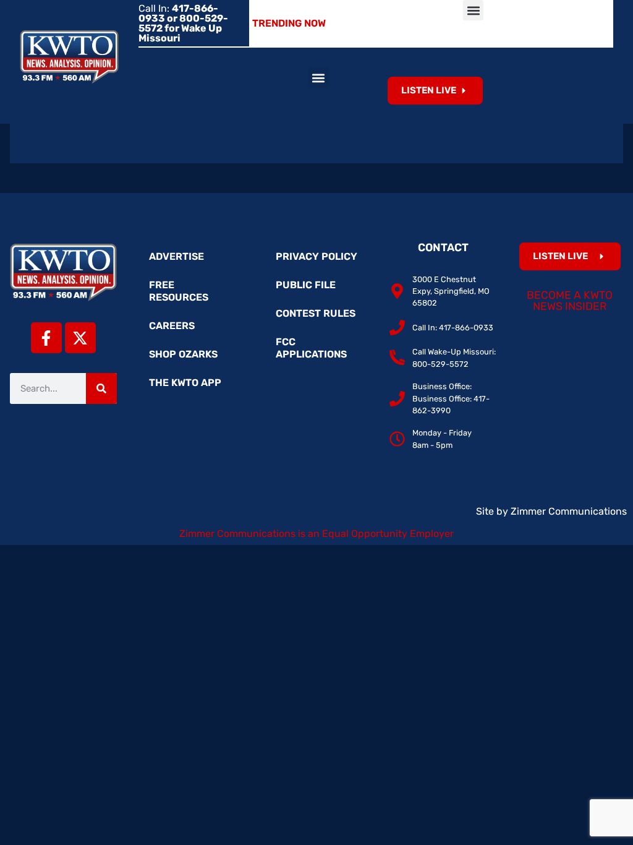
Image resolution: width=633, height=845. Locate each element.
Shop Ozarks (183, 354)
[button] (473, 10)
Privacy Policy (316, 256)
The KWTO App (185, 382)
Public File (306, 285)
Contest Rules (315, 313)
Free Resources (178, 291)
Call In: (183, 23)
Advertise (176, 256)
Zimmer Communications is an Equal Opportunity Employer (316, 533)
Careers (172, 326)
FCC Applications (311, 348)
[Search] (101, 388)
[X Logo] (80, 337)
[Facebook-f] (46, 337)
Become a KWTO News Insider (570, 300)
